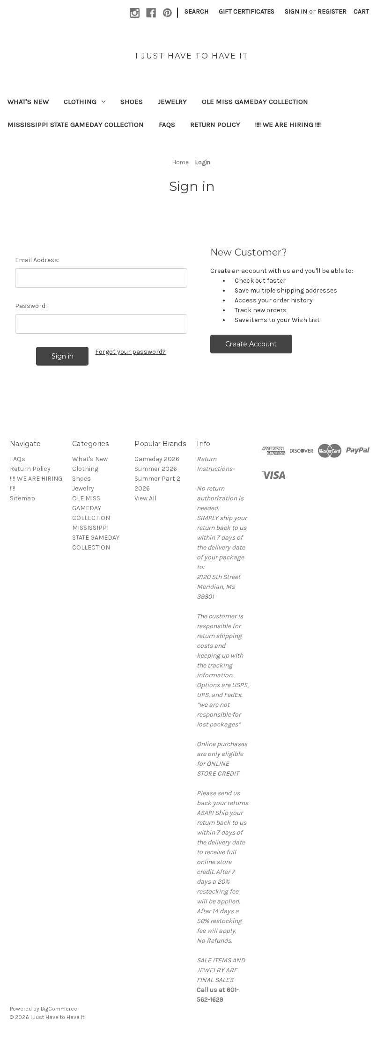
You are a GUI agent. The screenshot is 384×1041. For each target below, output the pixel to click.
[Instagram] (135, 13)
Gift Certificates (246, 11)
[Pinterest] (167, 13)
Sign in (296, 11)
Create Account (251, 344)
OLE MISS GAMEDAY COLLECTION (255, 101)
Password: (31, 306)
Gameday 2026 (156, 459)
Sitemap (22, 498)
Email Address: (37, 260)
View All (145, 498)
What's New (28, 101)
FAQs (167, 124)
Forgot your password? (130, 352)
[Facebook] (151, 13)
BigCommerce (59, 1008)
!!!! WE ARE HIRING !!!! (288, 124)
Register (332, 11)
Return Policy (215, 124)
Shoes (131, 101)
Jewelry (172, 101)
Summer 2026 (155, 469)
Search (196, 11)
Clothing (80, 101)
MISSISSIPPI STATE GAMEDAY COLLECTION (75, 124)
